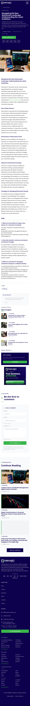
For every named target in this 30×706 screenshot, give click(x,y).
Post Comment (14, 443)
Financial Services (4, 661)
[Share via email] (15, 41)
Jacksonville (17, 675)
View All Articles (5, 350)
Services (3, 589)
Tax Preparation (4, 641)
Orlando (17, 674)
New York (3, 679)
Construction (3, 656)
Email (6, 417)
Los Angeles (17, 679)
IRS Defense (17, 645)
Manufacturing (4, 658)
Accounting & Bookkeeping (6, 640)
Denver (16, 683)
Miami (16, 670)
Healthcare (3, 654)
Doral (2, 674)
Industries (3, 593)
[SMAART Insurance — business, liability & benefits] (15, 376)
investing (4, 288)
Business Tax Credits (5, 647)
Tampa (2, 675)
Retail (2, 660)
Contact (3, 603)
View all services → (5, 649)
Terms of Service (19, 696)
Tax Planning (18, 640)
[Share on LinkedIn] (11, 41)
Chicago (2, 681)
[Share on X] (7, 41)
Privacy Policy (10, 696)
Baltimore (17, 685)
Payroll (2, 643)
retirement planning (14, 100)
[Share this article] (18, 41)
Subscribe (15, 362)
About (2, 596)
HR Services (17, 647)
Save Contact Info (15, 631)
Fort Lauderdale (4, 670)
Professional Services (19, 656)
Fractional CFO (18, 641)
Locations (3, 600)
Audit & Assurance (19, 643)
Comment (7, 426)
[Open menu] (27, 2)
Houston (17, 681)
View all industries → (5, 663)
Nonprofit (17, 661)
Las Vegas (3, 685)
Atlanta (2, 683)
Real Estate (17, 654)
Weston (16, 672)
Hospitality (17, 658)
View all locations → (5, 687)
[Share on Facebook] (3, 41)
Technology (17, 660)
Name (6, 411)
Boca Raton (3, 672)
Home (2, 586)
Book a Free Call (8, 37)
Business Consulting (5, 645)
